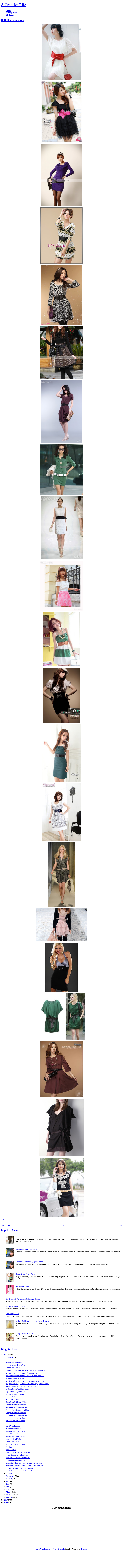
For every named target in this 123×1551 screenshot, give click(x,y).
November (10, 1357)
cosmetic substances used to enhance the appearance (25, 1370)
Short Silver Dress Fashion (16, 1405)
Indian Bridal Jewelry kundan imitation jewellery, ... (25, 1463)
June (8, 1484)
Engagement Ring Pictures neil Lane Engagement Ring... (27, 1384)
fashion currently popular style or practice (21, 1373)
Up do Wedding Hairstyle (15, 1392)
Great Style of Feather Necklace (18, 1452)
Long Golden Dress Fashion (16, 1415)
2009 (6, 1503)
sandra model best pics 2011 (26, 1249)
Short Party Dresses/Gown (16, 1436)
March (9, 1492)
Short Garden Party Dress (25, 1274)
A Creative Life (13, 5)
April (8, 1489)
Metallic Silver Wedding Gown (17, 1389)
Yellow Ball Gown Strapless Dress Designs (32, 1321)
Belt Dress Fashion (12, 20)
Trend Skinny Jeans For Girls (17, 1455)
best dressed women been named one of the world (25, 1466)
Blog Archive (9, 1349)
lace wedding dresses (24, 1237)
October (9, 1473)
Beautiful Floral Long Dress (16, 1460)
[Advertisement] (21, 1528)
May (8, 1487)
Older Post (118, 1225)
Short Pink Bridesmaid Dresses (17, 1402)
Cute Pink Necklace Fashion (16, 1397)
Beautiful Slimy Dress (14, 1429)
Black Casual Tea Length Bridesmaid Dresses (23, 1299)
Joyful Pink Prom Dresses (15, 1444)
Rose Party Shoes (12, 1314)
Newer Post (5, 1225)
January (9, 1497)
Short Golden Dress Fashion (16, 1407)
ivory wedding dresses (14, 1362)
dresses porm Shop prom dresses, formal (21, 1386)
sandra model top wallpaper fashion (29, 1262)
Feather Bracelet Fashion (15, 1421)
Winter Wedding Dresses (15, 1306)
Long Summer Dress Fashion (27, 1334)
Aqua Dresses (11, 1450)
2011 (6, 1355)
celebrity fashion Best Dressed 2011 (19, 1468)
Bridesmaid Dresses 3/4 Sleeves (18, 1458)
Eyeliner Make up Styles (15, 1378)
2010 (6, 1500)
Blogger (84, 1549)
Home (62, 1225)
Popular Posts (9, 1230)
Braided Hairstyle (12, 1399)
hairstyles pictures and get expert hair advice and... (25, 1381)
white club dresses (23, 1286)
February (9, 1495)
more (3, 1219)
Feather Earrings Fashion (15, 1418)
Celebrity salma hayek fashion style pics (21, 1471)
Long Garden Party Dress (15, 1434)
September (10, 1476)
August (9, 1479)
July (8, 1481)
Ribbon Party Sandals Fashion (17, 1410)
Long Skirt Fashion (13, 1368)
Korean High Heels (13, 1439)
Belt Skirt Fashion (12, 1423)
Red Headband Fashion (15, 1394)
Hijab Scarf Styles (12, 1442)
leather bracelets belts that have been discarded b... (25, 1376)
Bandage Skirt (11, 1447)
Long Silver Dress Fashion (16, 1413)
